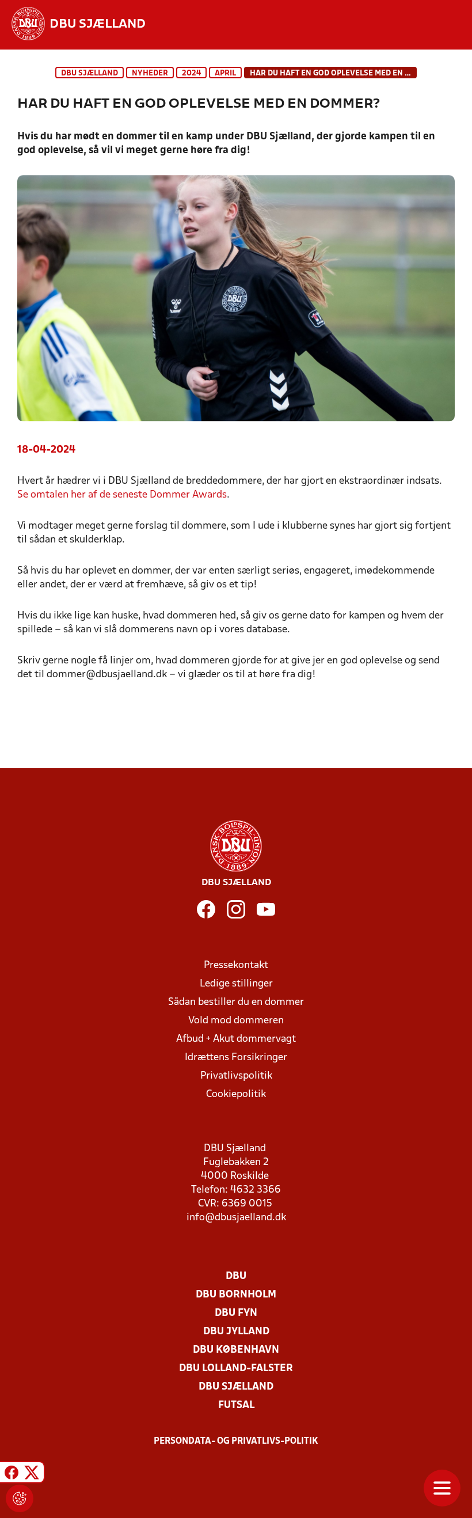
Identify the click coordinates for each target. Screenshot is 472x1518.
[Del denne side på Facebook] (11, 1474)
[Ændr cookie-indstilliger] (19, 1498)
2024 (191, 73)
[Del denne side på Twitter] (31, 1474)
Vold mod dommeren (236, 1021)
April (225, 73)
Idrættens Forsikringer (236, 1057)
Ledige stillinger (236, 984)
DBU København (236, 1350)
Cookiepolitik (236, 1094)
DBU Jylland (236, 1332)
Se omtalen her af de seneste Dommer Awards (122, 495)
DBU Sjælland (89, 73)
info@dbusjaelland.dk (236, 1218)
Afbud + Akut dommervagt (236, 1039)
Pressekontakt (236, 965)
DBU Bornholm (236, 1295)
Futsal (236, 1405)
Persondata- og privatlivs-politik (236, 1441)
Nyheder (150, 73)
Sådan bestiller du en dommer (236, 1002)
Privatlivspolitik (236, 1076)
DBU (236, 1276)
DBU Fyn (236, 1313)
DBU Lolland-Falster (236, 1368)
